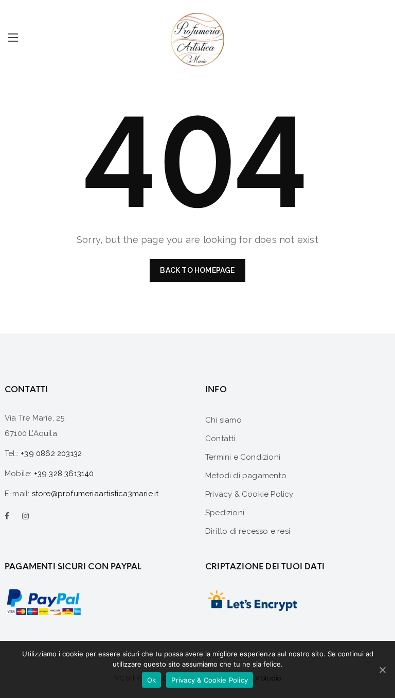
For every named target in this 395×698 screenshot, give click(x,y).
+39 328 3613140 (64, 473)
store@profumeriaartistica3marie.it (95, 493)
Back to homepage (197, 270)
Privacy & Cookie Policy (209, 680)
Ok (151, 680)
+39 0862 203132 (51, 453)
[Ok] (382, 670)
